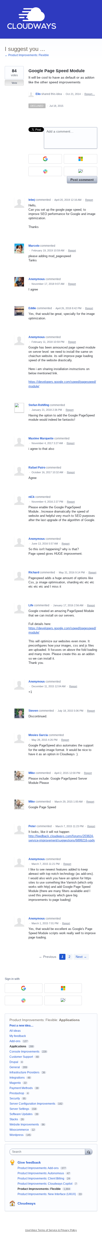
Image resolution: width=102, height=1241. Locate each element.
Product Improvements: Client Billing (41, 1178)
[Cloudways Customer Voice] (31, 19)
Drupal (13, 1062)
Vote (14, 82)
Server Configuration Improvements (32, 1103)
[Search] (89, 1152)
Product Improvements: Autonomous (41, 1173)
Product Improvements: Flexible (33, 1020)
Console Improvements (24, 1051)
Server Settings (19, 1109)
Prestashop (16, 1093)
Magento (15, 1083)
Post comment (82, 180)
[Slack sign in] (45, 171)
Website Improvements (24, 1124)
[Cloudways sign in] (80, 171)
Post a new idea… (21, 1025)
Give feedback (29, 1162)
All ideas (15, 1030)
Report (89, 199)
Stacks (13, 1119)
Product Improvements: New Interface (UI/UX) (47, 1194)
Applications (69, 1020)
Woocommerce (19, 1129)
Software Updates (20, 1114)
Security (14, 1098)
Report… (89, 94)
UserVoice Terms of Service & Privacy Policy (51, 1230)
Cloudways (27, 1203)
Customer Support (21, 1056)
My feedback (17, 1036)
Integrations (17, 1077)
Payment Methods (21, 1088)
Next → (81, 957)
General (14, 1067)
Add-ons (14, 1041)
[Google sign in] (45, 159)
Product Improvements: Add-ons (38, 1168)
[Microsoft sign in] (80, 159)
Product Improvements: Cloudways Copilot (45, 1183)
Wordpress (16, 1135)
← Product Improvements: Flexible (27, 55)
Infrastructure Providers (24, 1072)
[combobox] (48, 1151)
